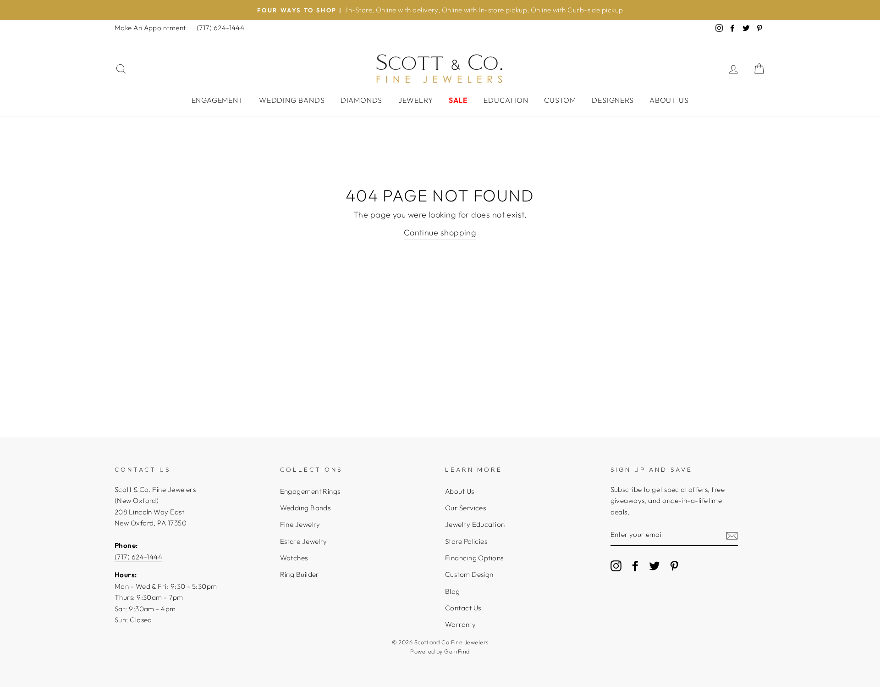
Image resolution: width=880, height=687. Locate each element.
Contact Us (463, 607)
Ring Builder (299, 574)
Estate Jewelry (303, 541)
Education (506, 100)
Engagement (217, 100)
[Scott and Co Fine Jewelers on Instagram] (616, 565)
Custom (560, 100)
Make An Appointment (150, 27)
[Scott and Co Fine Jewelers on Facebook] (635, 565)
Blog (452, 591)
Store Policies (466, 541)
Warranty (460, 624)
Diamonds (361, 100)
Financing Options (474, 557)
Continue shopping (440, 232)
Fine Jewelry (300, 524)
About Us (668, 100)
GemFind (456, 651)
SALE (458, 100)
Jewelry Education (475, 524)
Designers (612, 100)
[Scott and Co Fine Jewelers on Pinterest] (674, 565)
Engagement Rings (310, 491)
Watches (294, 557)
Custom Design (469, 574)
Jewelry (415, 100)
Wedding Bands (291, 100)
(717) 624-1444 (220, 27)
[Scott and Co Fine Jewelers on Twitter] (654, 565)
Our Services (465, 507)
